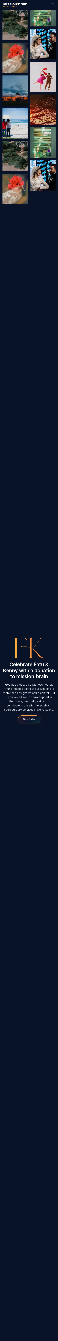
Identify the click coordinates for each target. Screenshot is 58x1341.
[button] (52, 5)
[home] (15, 5)
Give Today (29, 719)
